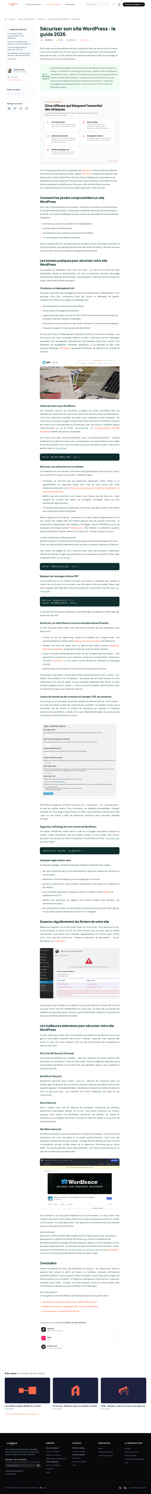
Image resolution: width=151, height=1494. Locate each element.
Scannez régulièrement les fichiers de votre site (17, 48)
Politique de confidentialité (134, 1459)
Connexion (50, 1469)
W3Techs (86, 173)
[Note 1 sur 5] (8, 93)
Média (100, 1448)
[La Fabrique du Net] (12, 4)
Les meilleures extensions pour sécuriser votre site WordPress (19, 54)
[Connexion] (119, 4)
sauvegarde (113, 1249)
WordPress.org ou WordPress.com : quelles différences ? (70, 1301)
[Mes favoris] (114, 4)
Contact (127, 1448)
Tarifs (48, 1472)
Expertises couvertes (53, 1455)
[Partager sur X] (15, 108)
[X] (120, 1488)
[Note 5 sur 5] (22, 93)
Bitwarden (114, 645)
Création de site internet (26, 19)
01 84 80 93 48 (10, 1474)
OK (38, 1465)
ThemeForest (76, 527)
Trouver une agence (132, 4)
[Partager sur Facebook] (21, 108)
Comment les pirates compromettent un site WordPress (16, 36)
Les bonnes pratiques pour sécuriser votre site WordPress (19, 43)
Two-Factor (57, 660)
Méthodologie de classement (56, 1458)
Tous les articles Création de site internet (21, 1414)
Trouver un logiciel (78, 1451)
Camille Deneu (19, 70)
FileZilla (106, 892)
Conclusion (12, 59)
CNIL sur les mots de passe (87, 641)
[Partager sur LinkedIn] (9, 108)
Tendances (41, 19)
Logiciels (12, 19)
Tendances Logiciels (105, 1455)
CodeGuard (59, 941)
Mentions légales (131, 1455)
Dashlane (58, 649)
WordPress (87, 170)
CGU (126, 1462)
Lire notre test (84, 40)
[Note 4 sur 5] (19, 93)
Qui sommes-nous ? (132, 1452)
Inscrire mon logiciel (79, 1461)
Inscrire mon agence (53, 1465)
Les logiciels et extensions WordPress (61, 1311)
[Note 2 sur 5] (12, 93)
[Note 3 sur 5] (15, 93)
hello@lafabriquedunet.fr (14, 1471)
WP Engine (65, 348)
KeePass (47, 649)
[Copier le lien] (26, 108)
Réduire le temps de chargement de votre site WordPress (70, 1306)
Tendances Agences (105, 1452)
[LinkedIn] (125, 1488)
